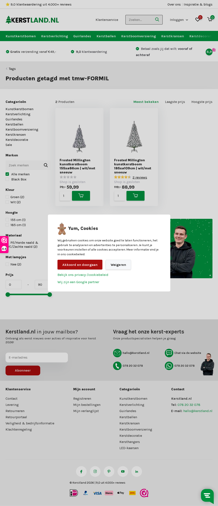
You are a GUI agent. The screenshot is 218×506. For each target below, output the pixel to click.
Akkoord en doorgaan (80, 265)
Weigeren (118, 265)
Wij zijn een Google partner (78, 282)
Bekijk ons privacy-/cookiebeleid (82, 275)
